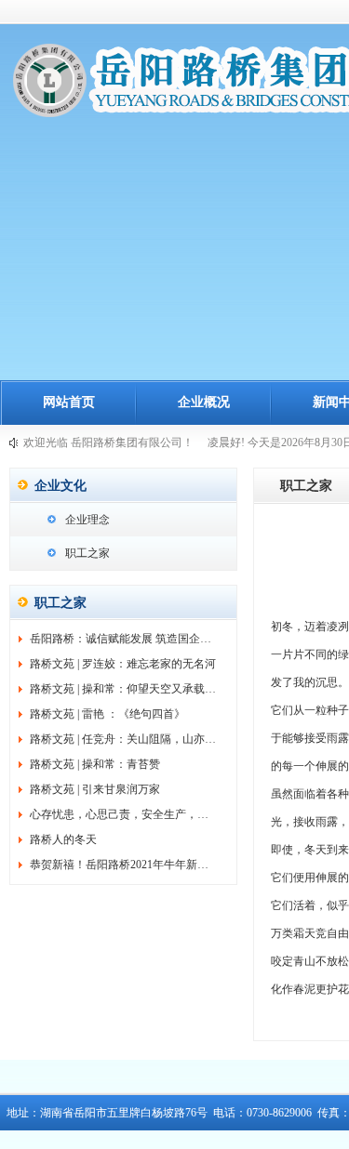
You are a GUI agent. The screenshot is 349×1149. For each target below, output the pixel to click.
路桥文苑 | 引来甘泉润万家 (95, 789)
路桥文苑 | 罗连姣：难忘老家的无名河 (123, 663)
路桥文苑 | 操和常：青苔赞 (95, 764)
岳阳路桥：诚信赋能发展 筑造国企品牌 (126, 638)
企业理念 (87, 519)
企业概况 (204, 402)
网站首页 (69, 402)
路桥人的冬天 (63, 839)
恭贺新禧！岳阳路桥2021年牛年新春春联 (130, 864)
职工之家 (87, 553)
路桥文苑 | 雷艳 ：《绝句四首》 (107, 713)
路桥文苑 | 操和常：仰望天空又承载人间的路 (139, 688)
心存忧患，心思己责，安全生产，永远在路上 (141, 814)
